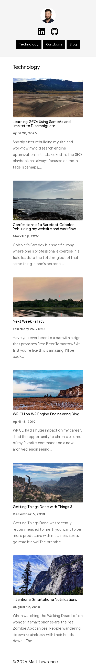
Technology (29, 44)
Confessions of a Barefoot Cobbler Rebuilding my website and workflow (44, 227)
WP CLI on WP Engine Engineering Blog (46, 414)
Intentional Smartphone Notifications (45, 600)
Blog (73, 44)
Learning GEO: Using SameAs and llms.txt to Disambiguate (42, 124)
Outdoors (54, 44)
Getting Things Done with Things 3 (42, 507)
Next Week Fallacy (28, 321)
